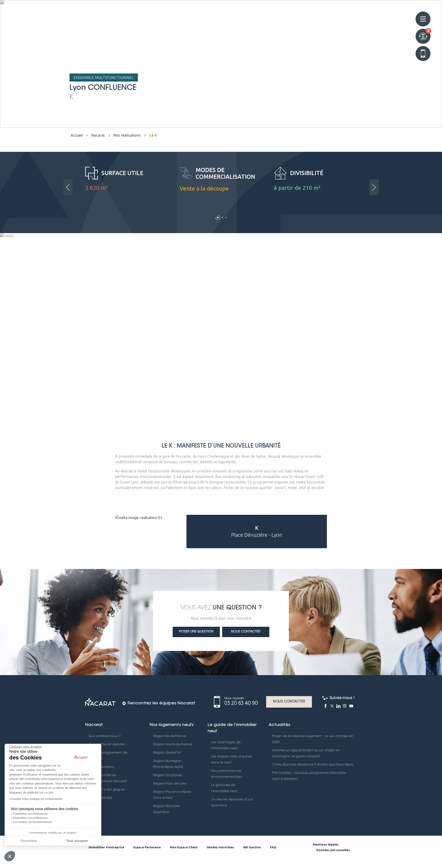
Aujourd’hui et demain (107, 744)
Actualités (279, 725)
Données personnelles (333, 850)
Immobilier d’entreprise (106, 847)
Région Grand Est (167, 753)
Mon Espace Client (184, 847)
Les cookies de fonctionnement (32, 822)
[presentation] (68, 187)
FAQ (273, 847)
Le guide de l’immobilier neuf (232, 728)
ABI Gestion (252, 847)
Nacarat (98, 135)
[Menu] (423, 19)
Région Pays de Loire (170, 783)
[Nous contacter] (423, 53)
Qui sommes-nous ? (105, 736)
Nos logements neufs (172, 725)
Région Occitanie (167, 775)
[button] (217, 217)
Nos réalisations (127, 135)
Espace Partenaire (147, 847)
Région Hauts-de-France (172, 744)
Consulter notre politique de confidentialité (35, 799)
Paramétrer (28, 841)
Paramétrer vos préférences (30, 813)
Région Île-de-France (169, 736)
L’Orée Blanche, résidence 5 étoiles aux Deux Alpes (312, 765)
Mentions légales (326, 844)
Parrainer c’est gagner (107, 789)
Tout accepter (77, 841)
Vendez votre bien (220, 847)
